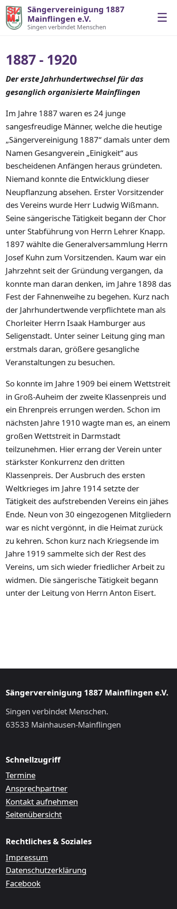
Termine (20, 775)
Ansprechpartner (36, 788)
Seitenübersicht (34, 814)
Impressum (27, 857)
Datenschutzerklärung (46, 870)
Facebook (23, 883)
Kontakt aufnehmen (42, 801)
